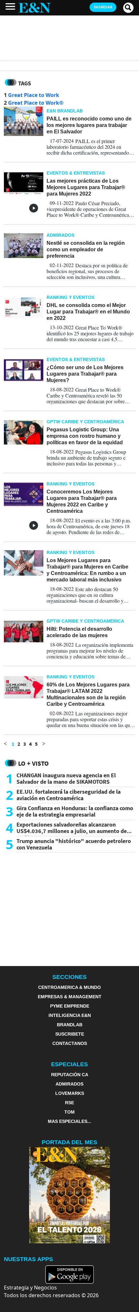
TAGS (24, 83)
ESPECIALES (69, 1064)
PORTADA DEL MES (69, 1142)
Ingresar (103, 7)
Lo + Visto (33, 763)
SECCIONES (69, 977)
